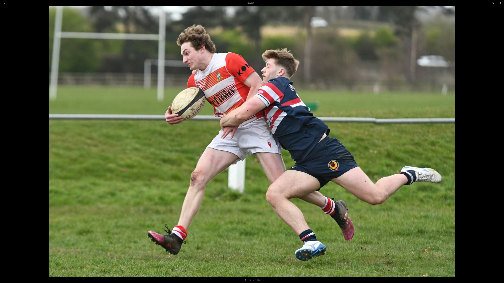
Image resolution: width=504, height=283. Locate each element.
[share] (493, 3)
